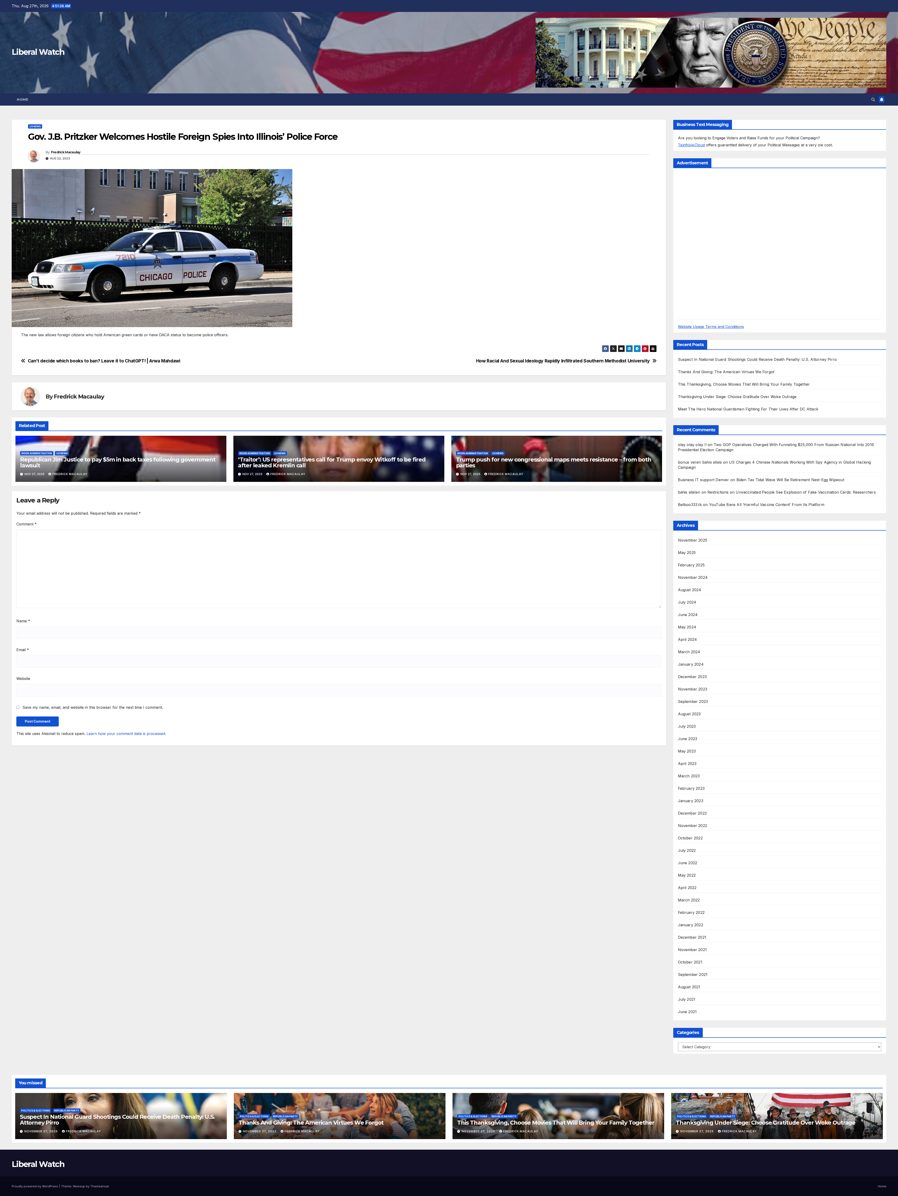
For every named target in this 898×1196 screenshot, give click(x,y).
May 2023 (687, 751)
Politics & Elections (35, 1110)
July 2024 (687, 602)
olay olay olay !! (692, 444)
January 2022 (690, 925)
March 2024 (689, 652)
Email (22, 649)
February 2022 (691, 912)
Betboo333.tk (690, 504)
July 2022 (687, 850)
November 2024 (693, 577)
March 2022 (689, 900)
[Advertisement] (713, 243)
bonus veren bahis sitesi (700, 462)
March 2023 (689, 776)
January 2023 (690, 800)
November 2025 (692, 540)
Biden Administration (37, 453)
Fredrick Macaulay (65, 152)
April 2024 (687, 639)
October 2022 (690, 838)
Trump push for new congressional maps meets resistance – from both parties (553, 462)
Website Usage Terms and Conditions (711, 326)
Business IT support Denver (703, 479)
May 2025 (687, 552)
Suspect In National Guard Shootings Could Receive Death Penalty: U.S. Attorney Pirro (757, 359)
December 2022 (692, 813)
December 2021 (692, 937)
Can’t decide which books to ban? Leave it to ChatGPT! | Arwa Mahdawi (104, 361)
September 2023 (693, 701)
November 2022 (692, 825)
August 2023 (689, 714)
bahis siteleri (689, 492)
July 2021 (686, 999)
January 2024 (691, 664)
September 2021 (693, 974)
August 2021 (689, 987)
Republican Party (66, 1110)
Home (22, 99)
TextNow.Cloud (691, 145)
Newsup (79, 1186)
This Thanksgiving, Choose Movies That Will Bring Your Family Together (744, 384)
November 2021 (692, 949)
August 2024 (689, 589)
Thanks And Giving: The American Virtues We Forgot (726, 371)
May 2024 (687, 627)
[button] (873, 99)
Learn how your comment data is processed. (126, 733)
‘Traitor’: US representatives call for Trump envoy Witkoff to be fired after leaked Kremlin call (332, 462)
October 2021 (690, 962)
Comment (26, 524)
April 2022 (687, 887)
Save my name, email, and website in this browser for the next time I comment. (92, 707)
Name (23, 621)
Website (23, 678)
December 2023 (692, 676)
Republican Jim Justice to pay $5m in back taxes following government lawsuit (117, 462)
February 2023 (691, 788)
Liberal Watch (38, 52)
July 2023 (687, 726)
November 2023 (692, 689)
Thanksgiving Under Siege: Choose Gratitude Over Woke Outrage (737, 396)
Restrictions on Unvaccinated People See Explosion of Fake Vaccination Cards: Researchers (791, 492)
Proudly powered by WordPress (35, 1186)
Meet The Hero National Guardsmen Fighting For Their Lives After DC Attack (748, 409)
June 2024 (688, 614)
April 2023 (687, 763)
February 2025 (691, 565)
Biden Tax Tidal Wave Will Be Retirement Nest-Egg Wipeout (790, 479)
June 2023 (687, 738)
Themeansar (99, 1186)
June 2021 (687, 1011)
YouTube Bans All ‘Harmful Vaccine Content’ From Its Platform (766, 504)
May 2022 (687, 875)
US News (35, 126)
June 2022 (687, 862)
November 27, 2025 (41, 1131)
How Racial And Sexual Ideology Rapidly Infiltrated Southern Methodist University (563, 361)
